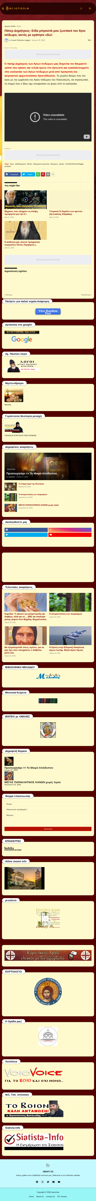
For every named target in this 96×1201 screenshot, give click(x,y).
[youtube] (70, 535)
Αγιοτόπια (55, 1192)
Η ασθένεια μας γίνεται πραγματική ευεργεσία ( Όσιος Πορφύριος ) (22, 243)
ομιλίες (61, 164)
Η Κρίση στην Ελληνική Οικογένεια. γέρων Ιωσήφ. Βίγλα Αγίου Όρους (67, 648)
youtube (7, 166)
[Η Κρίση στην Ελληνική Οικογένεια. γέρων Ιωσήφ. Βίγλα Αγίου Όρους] (70, 635)
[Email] (48, 174)
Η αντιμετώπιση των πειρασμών (33, 494)
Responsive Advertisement (48, 54)
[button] (3, 8)
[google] (26, 540)
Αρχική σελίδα (9, 26)
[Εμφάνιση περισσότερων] (53, 174)
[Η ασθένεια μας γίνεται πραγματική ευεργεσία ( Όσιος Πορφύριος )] (25, 230)
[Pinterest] (43, 174)
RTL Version (62, 1197)
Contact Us (50, 1197)
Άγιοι (19, 26)
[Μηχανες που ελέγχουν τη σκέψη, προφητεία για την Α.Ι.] (25, 199)
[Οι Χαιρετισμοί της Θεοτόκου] (10, 487)
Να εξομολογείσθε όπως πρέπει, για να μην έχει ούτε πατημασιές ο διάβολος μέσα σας (24, 650)
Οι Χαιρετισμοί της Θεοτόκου (31, 484)
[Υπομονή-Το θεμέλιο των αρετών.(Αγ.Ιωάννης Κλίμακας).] (70, 199)
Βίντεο (29, 164)
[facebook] (26, 530)
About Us (40, 1197)
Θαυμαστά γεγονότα (41, 164)
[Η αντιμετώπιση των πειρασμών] (10, 497)
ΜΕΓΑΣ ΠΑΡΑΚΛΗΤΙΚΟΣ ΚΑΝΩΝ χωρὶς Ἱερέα (39, 505)
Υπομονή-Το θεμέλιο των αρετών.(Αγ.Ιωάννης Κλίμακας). (66, 212)
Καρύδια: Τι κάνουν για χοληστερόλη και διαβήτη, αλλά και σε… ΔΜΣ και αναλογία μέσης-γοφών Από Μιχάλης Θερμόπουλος (25, 617)
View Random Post (48, 311)
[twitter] (26, 535)
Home (31, 1197)
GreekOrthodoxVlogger (74, 164)
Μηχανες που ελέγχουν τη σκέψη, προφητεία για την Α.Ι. (21, 212)
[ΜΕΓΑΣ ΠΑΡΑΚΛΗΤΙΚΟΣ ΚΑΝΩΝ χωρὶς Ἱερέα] (10, 508)
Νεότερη (9, 295)
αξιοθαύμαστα (20, 164)
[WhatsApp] (38, 174)
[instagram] (70, 530)
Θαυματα (54, 164)
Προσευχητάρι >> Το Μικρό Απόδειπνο (31, 473)
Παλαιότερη (85, 295)
